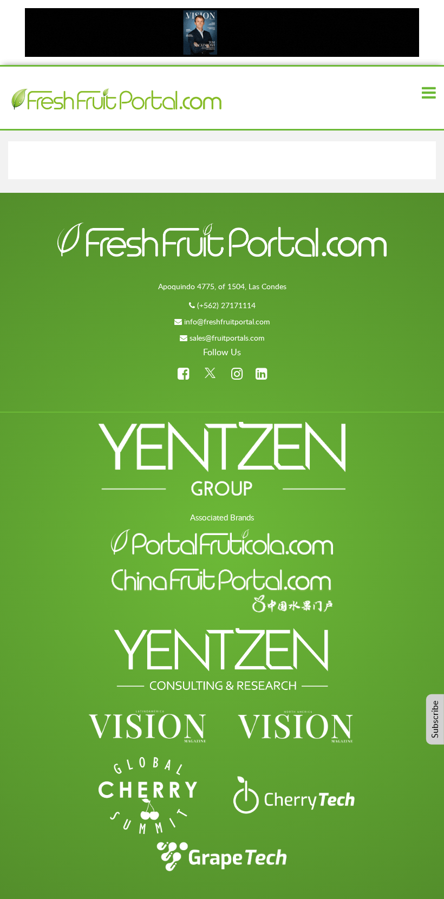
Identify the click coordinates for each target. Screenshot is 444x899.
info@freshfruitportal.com (227, 321)
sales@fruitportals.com (227, 338)
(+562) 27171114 (226, 305)
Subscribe (435, 719)
